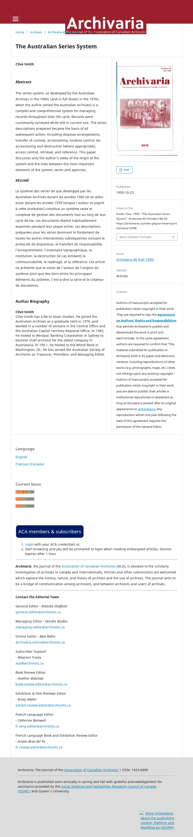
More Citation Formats (135, 237)
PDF (126, 170)
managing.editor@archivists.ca (40, 627)
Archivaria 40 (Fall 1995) (64, 32)
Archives (36, 32)
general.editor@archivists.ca (38, 612)
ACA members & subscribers (49, 531)
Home (20, 32)
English (21, 457)
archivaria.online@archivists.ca (40, 642)
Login (29, 544)
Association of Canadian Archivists (89, 566)
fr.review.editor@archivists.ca (39, 747)
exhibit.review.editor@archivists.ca (43, 705)
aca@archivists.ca (30, 663)
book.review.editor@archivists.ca (41, 684)
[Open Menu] (15, 19)
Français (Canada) (30, 464)
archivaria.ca (146, 409)
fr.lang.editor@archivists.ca (37, 726)
